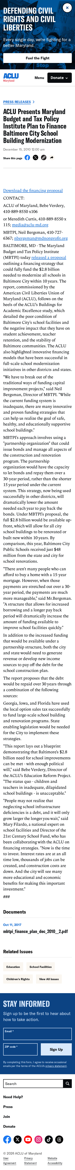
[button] (43, 158)
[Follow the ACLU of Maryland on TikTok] (49, 1140)
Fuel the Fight (37, 58)
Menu (39, 77)
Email (9, 1031)
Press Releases (17, 102)
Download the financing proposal (33, 190)
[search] (67, 1083)
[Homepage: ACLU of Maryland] (17, 77)
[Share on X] (35, 159)
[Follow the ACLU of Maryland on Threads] (59, 1140)
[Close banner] (67, 8)
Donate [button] (57, 77)
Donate (9, 1126)
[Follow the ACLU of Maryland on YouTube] (28, 1140)
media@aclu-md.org (30, 224)
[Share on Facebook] (27, 159)
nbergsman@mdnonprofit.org (41, 238)
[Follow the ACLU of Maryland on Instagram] (38, 1140)
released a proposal (48, 257)
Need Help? (13, 1097)
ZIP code (11, 1046)
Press (8, 1106)
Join (6, 1116)
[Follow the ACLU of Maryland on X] (18, 1140)
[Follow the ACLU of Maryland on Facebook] (7, 1140)
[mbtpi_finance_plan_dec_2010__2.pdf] (37, 929)
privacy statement (56, 1066)
